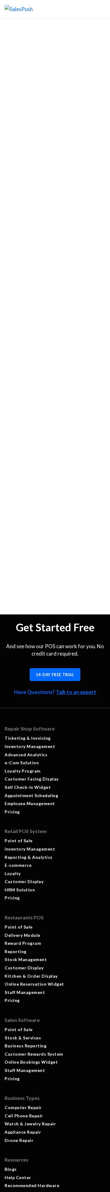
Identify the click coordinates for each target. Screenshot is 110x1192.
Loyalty (13, 873)
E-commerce (18, 865)
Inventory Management (30, 746)
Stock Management (26, 959)
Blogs (11, 1169)
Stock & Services (23, 1037)
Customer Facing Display (32, 778)
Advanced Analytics (26, 754)
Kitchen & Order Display (31, 976)
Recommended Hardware (32, 1185)
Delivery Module (22, 935)
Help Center (18, 1177)
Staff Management (25, 992)
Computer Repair (23, 1107)
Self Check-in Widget (28, 787)
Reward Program (23, 943)
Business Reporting (25, 1045)
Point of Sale (19, 840)
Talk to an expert (76, 692)
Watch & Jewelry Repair (30, 1123)
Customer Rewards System (34, 1054)
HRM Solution (20, 889)
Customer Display (24, 881)
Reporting (16, 951)
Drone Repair (19, 1140)
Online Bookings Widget (31, 1062)
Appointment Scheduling (31, 795)
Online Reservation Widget (34, 984)
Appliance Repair (23, 1132)
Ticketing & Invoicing (28, 738)
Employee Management (30, 803)
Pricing (12, 811)
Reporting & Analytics (29, 857)
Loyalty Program (23, 770)
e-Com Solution (22, 762)
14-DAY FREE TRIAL (55, 674)
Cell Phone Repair (24, 1115)
